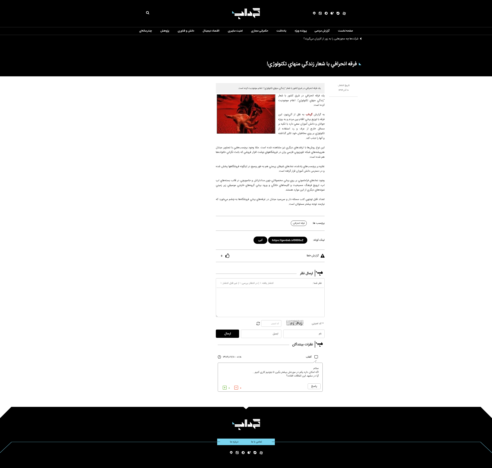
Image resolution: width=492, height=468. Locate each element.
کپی (260, 239)
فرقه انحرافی (299, 223)
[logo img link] (246, 13)
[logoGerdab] (246, 424)
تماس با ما (256, 442)
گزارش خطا (313, 255)
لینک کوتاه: (319, 240)
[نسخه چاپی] (331, 98)
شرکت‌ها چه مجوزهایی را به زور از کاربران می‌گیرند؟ (330, 39)
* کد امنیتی (318, 323)
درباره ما (234, 442)
